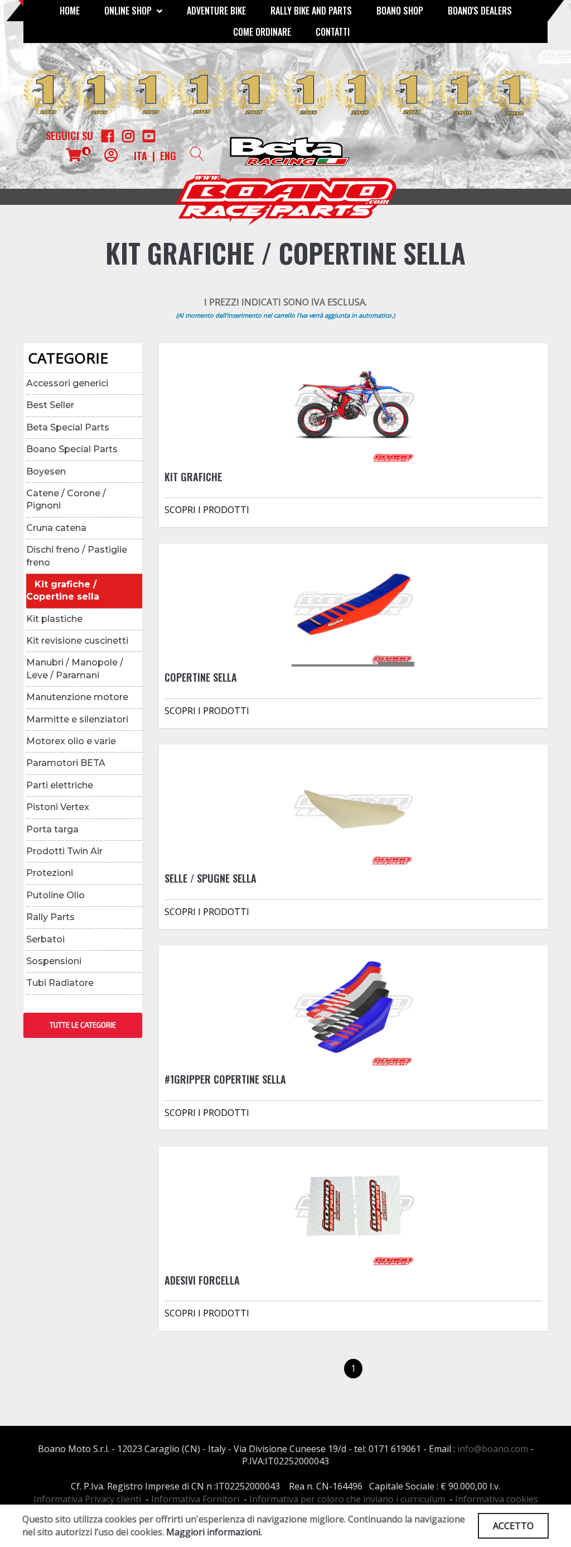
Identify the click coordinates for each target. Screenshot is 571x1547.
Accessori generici (67, 383)
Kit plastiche (54, 619)
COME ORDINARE (262, 32)
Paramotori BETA (65, 763)
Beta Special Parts (67, 427)
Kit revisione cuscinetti (77, 640)
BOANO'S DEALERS (480, 10)
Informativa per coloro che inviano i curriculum (347, 1499)
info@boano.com (492, 1449)
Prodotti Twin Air (64, 851)
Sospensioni (53, 961)
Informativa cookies (496, 1499)
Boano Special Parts (72, 449)
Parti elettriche (59, 785)
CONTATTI (333, 32)
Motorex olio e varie (71, 741)
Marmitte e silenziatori (77, 719)
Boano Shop (399, 10)
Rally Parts (50, 917)
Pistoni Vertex (57, 807)
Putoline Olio (55, 895)
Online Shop (129, 10)
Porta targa (52, 829)
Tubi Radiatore (60, 983)
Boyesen (46, 471)
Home (70, 10)
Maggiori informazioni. (214, 1532)
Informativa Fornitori (195, 1499)
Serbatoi (45, 939)
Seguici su (69, 135)
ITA (140, 156)
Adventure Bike (216, 10)
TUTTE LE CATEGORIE (83, 1025)
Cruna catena (56, 528)
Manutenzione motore (77, 697)
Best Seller (50, 405)
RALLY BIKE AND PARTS (311, 10)
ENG (168, 156)
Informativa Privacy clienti (87, 1499)
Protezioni (49, 873)
